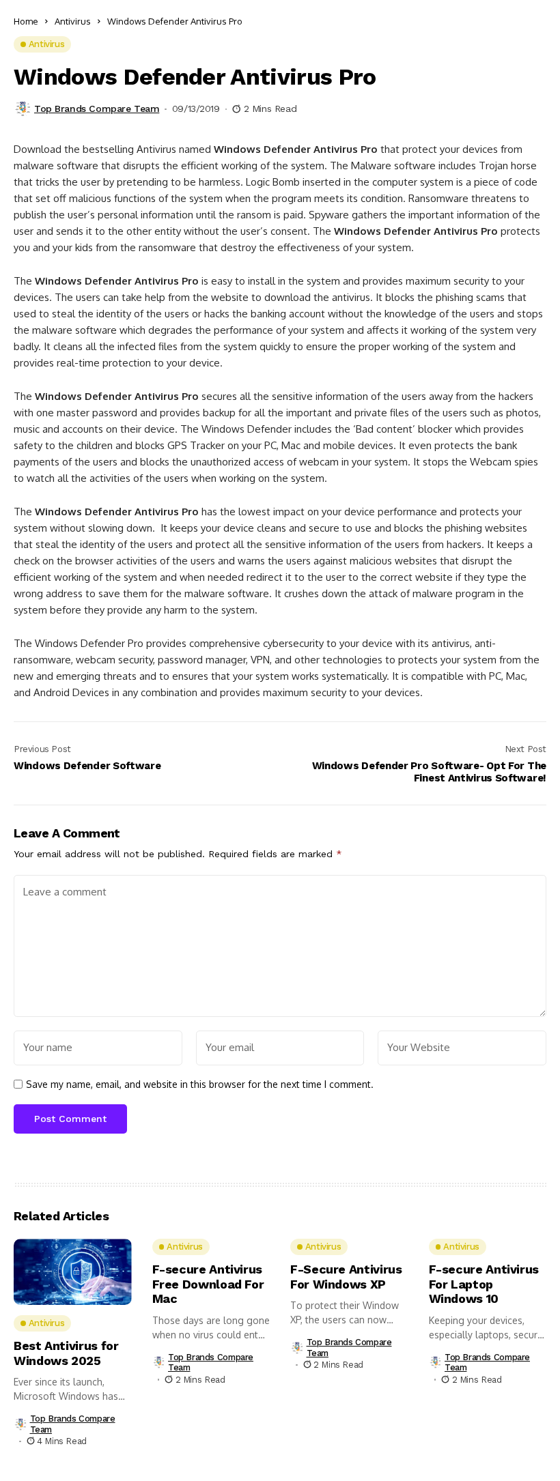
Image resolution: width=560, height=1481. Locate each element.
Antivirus (73, 21)
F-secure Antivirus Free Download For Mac (208, 1284)
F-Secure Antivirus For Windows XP (346, 1276)
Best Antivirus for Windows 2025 (66, 1353)
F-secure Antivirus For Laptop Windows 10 (484, 1284)
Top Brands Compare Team (96, 108)
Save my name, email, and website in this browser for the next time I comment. (200, 1084)
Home (26, 21)
